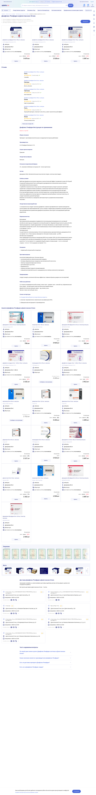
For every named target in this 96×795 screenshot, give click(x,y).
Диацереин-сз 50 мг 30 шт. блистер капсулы (14, 324)
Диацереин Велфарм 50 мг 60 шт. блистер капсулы (75, 478)
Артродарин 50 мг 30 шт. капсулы (41, 439)
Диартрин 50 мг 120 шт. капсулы (40, 401)
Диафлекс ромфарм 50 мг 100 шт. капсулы (14, 40)
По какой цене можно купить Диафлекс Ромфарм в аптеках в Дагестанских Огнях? (42, 652)
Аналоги (85, 21)
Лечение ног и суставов (10, 13)
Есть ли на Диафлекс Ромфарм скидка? (31, 667)
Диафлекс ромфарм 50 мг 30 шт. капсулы (72, 40)
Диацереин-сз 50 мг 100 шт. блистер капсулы (73, 439)
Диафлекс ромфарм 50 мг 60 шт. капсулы (43, 40)
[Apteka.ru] (6, 5)
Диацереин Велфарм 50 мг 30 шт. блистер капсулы (75, 324)
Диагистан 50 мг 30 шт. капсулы (11, 478)
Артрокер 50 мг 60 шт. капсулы (11, 401)
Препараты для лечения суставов (22, 13)
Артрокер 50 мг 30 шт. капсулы (40, 478)
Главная (3, 13)
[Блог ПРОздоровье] (94, 19)
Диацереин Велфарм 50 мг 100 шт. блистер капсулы (14, 517)
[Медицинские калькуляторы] (94, 23)
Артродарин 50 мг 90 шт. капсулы (41, 363)
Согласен (76, 791)
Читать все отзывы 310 (27, 123)
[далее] (86, 554)
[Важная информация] (94, 27)
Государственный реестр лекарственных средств (34, 297)
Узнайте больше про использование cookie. (26, 792)
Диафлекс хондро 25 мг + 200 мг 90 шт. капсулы (74, 363)
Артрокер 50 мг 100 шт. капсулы (40, 324)
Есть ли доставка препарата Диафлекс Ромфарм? (35, 662)
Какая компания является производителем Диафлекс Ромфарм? (39, 658)
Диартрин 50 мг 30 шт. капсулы (70, 401)
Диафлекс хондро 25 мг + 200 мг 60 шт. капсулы (15, 363)
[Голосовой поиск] (66, 5)
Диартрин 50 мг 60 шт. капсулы (11, 439)
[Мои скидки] (94, 15)
